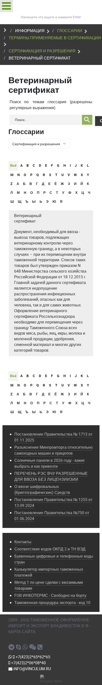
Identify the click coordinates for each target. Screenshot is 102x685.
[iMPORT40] (12, 647)
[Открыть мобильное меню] (6, 6)
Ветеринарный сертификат (27, 218)
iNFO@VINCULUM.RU (31, 669)
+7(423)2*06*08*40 (28, 663)
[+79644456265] (26, 647)
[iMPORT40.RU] (19, 647)
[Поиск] (87, 120)
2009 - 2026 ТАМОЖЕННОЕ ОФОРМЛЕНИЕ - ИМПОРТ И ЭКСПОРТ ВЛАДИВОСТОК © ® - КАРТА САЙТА (49, 626)
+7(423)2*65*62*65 (32, 657)
